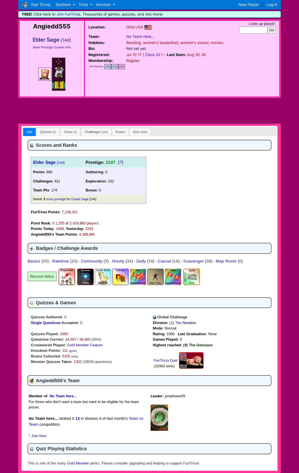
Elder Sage (49, 162)
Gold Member (96, 66)
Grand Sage (79, 199)
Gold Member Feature (85, 345)
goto (73, 350)
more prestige (56, 199)
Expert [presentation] (120, 132)
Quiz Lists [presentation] (140, 132)
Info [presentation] (29, 132)
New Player (249, 4)
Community (92, 261)
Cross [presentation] (70, 132)
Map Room (227, 261)
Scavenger (194, 261)
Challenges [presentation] (96, 132)
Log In (272, 4)
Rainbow (61, 261)
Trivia (84, 4)
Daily (141, 261)
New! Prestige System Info (52, 47)
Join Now (38, 436)
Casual (165, 261)
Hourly (118, 261)
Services (104, 4)
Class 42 (152, 55)
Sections (64, 4)
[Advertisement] (149, 110)
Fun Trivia (39, 4)
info (74, 356)
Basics (34, 261)
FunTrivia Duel (165, 360)
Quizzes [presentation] (48, 132)
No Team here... (140, 36)
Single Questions (46, 323)
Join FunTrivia (68, 14)
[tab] (29, 132)
